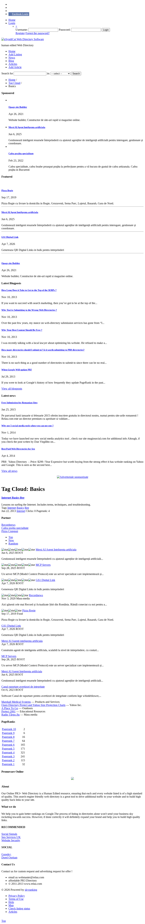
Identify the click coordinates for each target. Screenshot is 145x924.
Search (76, 73)
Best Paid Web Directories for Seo (18, 448)
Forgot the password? (37, 33)
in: (49, 73)
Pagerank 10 (9, 729)
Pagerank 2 (8, 760)
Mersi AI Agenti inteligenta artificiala (22, 640)
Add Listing (15, 54)
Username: (22, 29)
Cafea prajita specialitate (21, 153)
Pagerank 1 (8, 764)
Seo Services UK (11, 837)
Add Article (15, 67)
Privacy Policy (16, 895)
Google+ (6, 854)
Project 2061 (8, 711)
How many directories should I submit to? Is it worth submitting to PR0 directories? (43, 349)
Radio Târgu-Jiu (10, 714)
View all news (9, 470)
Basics (20, 507)
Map (11, 905)
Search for (7, 73)
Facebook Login (20, 14)
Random (13, 543)
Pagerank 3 (8, 756)
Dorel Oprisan (9, 857)
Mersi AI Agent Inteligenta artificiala (26, 127)
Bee (27, 507)
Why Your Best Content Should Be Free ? (21, 330)
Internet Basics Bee (12, 497)
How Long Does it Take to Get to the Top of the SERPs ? (29, 290)
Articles (12, 64)
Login (11, 23)
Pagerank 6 (8, 744)
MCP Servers (43, 564)
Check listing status (19, 908)
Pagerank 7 (8, 740)
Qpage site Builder (17, 107)
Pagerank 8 (8, 736)
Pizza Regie (7, 190)
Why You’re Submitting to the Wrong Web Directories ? (29, 310)
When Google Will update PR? (16, 369)
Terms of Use (16, 898)
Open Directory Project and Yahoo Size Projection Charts (33, 705)
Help (11, 902)
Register (20, 33)
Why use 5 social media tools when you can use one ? (27, 425)
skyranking (31, 889)
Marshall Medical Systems (16, 701)
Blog (11, 60)
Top (10, 537)
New (11, 540)
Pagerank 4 (8, 752)
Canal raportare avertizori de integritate (23, 686)
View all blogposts (11, 388)
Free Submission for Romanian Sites (19, 402)
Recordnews (8, 524)
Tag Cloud (14, 82)
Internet (11, 507)
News (11, 57)
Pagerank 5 (8, 748)
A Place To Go (9, 708)
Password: (65, 29)
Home (11, 19)
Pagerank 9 (8, 733)
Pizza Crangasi (9, 531)
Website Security (10, 840)
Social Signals (9, 833)
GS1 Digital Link (9, 237)
